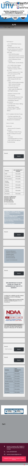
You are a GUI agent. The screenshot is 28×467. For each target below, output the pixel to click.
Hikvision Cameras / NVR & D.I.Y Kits (14, 69)
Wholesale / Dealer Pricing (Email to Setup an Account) (14, 132)
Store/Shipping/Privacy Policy (15, 138)
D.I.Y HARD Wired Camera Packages (14, 44)
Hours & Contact (10, 123)
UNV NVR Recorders (14, 54)
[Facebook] (22, 8)
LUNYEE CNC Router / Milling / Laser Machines (15, 104)
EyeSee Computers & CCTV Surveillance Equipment (14, 12)
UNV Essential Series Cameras (16, 55)
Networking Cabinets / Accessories (13, 101)
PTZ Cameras (11, 95)
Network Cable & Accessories (15, 77)
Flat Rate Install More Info (14, 116)
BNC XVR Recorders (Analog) (16, 82)
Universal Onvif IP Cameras (15, 98)
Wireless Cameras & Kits (14, 93)
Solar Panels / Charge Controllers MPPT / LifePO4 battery (13, 109)
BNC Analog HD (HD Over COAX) (14, 79)
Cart (9, 135)
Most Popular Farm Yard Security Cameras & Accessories (15, 48)
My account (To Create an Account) (14, 129)
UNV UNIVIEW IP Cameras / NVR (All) (14, 51)
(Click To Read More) (14, 217)
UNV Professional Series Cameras (14, 60)
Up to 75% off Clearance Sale (15, 97)
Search (6, 153)
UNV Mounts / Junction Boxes (16, 62)
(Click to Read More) (14, 299)
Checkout (10, 137)
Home (1, 27)
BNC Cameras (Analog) (14, 84)
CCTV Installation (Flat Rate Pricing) (14, 114)
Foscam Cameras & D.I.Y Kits (15, 72)
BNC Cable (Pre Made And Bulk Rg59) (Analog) (15, 90)
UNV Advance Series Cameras (16, 57)
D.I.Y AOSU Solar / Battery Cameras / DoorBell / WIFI (14, 66)
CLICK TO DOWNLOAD (10, 204)
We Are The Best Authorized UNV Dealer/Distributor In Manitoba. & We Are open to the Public (14, 220)
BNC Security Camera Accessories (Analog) (14, 86)
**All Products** (9, 41)
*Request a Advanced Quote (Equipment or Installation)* (14, 118)
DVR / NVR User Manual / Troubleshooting (14, 141)
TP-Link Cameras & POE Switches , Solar (13, 74)
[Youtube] (24, 8)
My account (9, 126)
